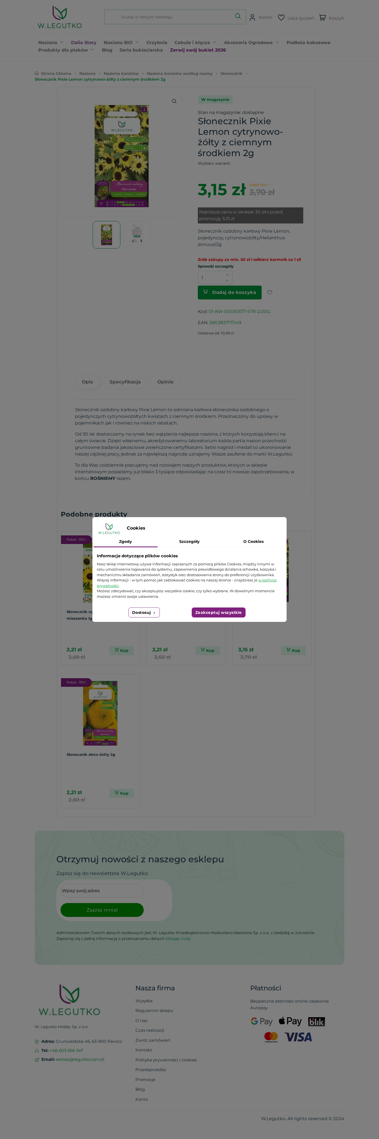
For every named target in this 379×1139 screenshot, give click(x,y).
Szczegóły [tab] (189, 541)
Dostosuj (142, 612)
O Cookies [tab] (253, 541)
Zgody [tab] (125, 541)
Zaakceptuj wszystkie (218, 612)
